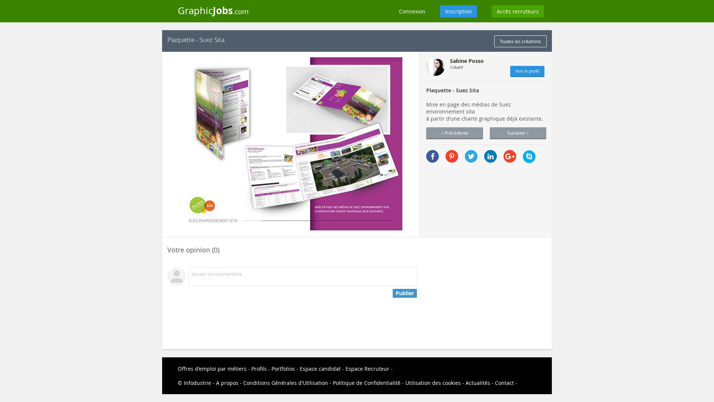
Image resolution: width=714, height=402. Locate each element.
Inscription (458, 11)
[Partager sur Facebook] (432, 156)
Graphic (213, 10)
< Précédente (455, 133)
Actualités (478, 382)
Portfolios (283, 368)
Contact (504, 382)
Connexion (412, 11)
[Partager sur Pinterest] (452, 156)
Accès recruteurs (518, 11)
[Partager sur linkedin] (490, 156)
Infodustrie (197, 382)
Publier (405, 293)
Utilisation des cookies (433, 382)
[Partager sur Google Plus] (510, 156)
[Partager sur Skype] (529, 156)
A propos (227, 382)
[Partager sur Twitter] (471, 156)
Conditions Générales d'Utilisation (285, 382)
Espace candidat (320, 368)
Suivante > (518, 133)
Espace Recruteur (367, 368)
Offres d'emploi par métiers (212, 368)
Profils (259, 368)
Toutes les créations (520, 41)
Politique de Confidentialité (367, 382)
